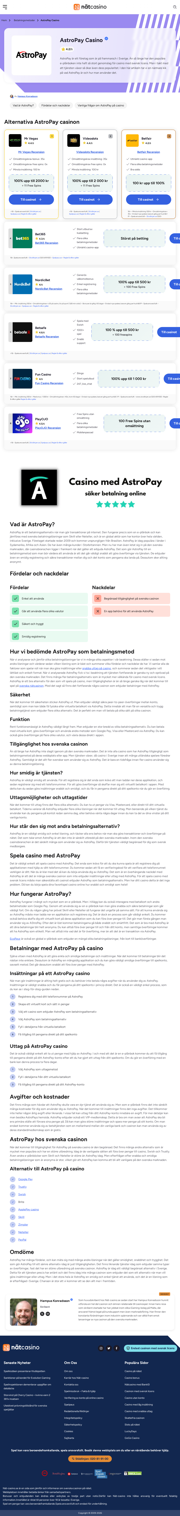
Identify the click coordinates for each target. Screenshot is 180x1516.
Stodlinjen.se (152, 216)
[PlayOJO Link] (22, 423)
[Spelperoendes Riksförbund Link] (87, 1474)
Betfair (147, 138)
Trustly (22, 1186)
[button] (7, 7)
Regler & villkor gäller (28, 214)
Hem (4, 20)
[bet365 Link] (22, 238)
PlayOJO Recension (48, 428)
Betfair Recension (148, 152)
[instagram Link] (101, 1348)
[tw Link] (42, 1314)
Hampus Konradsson (28, 96)
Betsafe (40, 328)
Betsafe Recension (47, 336)
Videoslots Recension (90, 152)
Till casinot (28, 199)
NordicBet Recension (48, 288)
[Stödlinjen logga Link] (58, 1474)
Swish (22, 1194)
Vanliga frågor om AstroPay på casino (101, 105)
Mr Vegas (31, 138)
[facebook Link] (116, 1348)
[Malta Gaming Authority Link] (115, 1474)
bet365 (40, 234)
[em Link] (48, 1314)
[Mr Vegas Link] (15, 140)
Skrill (21, 1217)
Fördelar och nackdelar (55, 105)
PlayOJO (41, 419)
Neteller (23, 1232)
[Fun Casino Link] (22, 379)
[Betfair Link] (132, 140)
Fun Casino (43, 374)
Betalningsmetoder (24, 20)
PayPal (22, 1239)
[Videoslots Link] (73, 140)
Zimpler (23, 1224)
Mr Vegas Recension (31, 152)
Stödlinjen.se (35, 211)
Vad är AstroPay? (23, 105)
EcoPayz (15, 938)
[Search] (172, 7)
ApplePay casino (28, 1209)
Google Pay (25, 1179)
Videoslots (90, 138)
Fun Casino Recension (49, 383)
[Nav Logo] (90, 7)
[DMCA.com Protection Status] (133, 1474)
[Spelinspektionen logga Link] (101, 1473)
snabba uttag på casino (96, 668)
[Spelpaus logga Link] (72, 1474)
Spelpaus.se (15, 214)
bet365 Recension (46, 243)
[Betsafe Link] (22, 332)
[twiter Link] (109, 1348)
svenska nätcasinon (31, 685)
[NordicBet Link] (22, 284)
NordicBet (42, 280)
